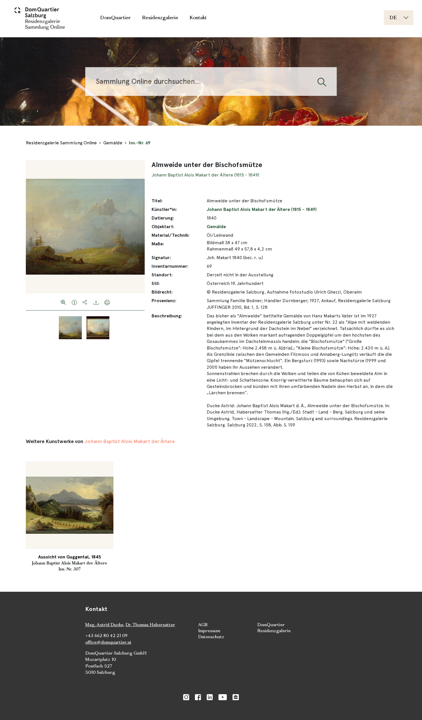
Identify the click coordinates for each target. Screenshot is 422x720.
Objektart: (163, 226)
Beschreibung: (167, 316)
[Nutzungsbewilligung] (74, 301)
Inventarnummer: (170, 266)
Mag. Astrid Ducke (104, 625)
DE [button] (393, 17)
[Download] (96, 301)
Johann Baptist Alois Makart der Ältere (129, 441)
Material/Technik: (170, 235)
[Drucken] (107, 301)
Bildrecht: (162, 292)
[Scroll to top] (409, 707)
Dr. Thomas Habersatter (150, 625)
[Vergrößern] (63, 301)
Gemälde (112, 142)
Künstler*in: (164, 209)
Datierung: (163, 218)
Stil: (156, 283)
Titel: (157, 200)
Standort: (162, 274)
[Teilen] (85, 301)
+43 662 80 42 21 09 (106, 635)
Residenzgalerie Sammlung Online (61, 142)
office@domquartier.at (108, 642)
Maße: (158, 244)
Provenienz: (164, 300)
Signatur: (161, 257)
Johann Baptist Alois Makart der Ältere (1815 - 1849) (205, 175)
